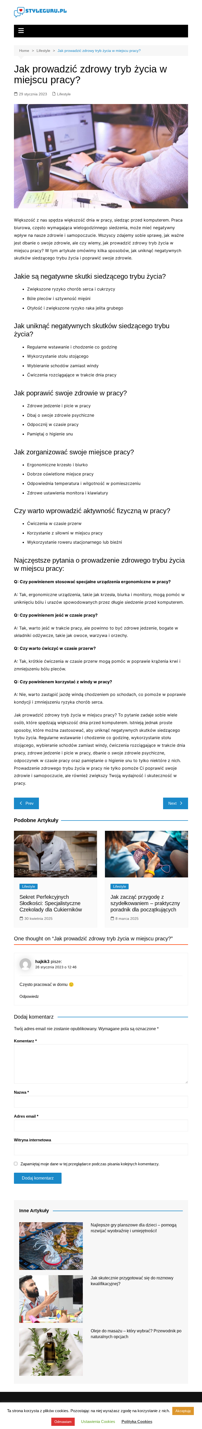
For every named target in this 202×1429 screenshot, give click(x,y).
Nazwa (21, 1092)
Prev (30, 803)
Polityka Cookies (137, 1421)
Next (172, 803)
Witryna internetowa (32, 1140)
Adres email (26, 1116)
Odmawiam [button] (63, 1422)
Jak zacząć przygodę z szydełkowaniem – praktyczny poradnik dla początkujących (145, 903)
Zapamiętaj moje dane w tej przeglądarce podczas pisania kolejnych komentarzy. (90, 1164)
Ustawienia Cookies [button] (98, 1421)
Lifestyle (64, 94)
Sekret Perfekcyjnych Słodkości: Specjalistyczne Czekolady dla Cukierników (50, 903)
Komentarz (25, 1041)
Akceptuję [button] (183, 1411)
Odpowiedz (29, 996)
